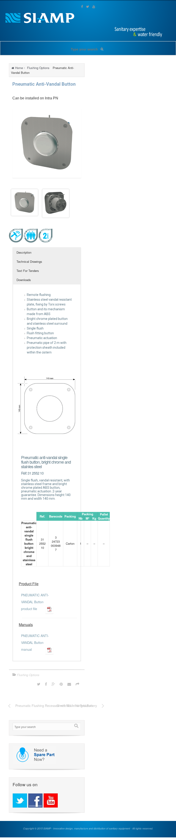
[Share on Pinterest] (61, 684)
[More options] (77, 684)
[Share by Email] (69, 684)
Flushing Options (38, 68)
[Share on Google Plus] (53, 684)
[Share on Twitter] (38, 684)
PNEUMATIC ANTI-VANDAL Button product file (35, 602)
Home (19, 68)
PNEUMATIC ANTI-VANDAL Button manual (35, 642)
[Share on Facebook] (46, 684)
